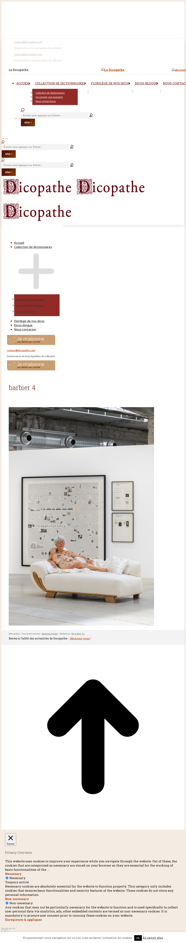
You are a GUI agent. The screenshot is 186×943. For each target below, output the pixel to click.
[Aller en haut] (93, 827)
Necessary (17, 878)
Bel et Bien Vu (78, 633)
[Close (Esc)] (2, 928)
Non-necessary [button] (17, 899)
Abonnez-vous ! (80, 638)
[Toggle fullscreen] (10, 928)
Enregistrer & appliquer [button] (23, 920)
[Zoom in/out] (13, 928)
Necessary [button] (13, 874)
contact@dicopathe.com (28, 42)
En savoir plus (153, 938)
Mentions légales (50, 633)
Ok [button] (138, 938)
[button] (32, 237)
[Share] (6, 928)
